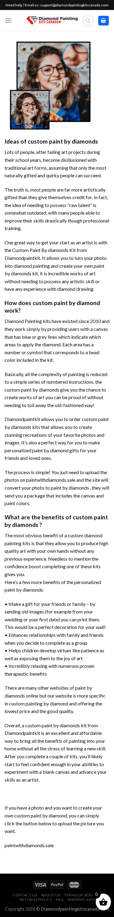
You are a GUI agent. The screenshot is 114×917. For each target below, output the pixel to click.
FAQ (60, 899)
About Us (50, 895)
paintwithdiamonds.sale (50, 480)
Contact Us (24, 895)
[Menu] (8, 20)
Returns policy (36, 899)
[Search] (88, 20)
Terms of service (82, 895)
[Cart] (103, 21)
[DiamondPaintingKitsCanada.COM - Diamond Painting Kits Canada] (52, 20)
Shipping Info (81, 899)
